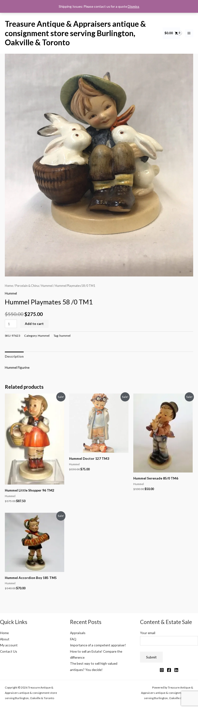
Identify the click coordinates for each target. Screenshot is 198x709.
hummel (65, 335)
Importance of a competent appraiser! (98, 645)
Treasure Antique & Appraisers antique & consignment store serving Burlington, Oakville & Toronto (75, 33)
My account (9, 645)
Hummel (47, 286)
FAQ (73, 639)
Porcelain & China (27, 286)
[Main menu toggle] (189, 33)
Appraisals (77, 633)
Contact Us (8, 651)
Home (9, 286)
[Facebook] (169, 670)
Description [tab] (14, 356)
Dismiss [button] (133, 6)
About (4, 639)
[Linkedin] (176, 670)
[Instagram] (162, 670)
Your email (147, 633)
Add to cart (34, 324)
